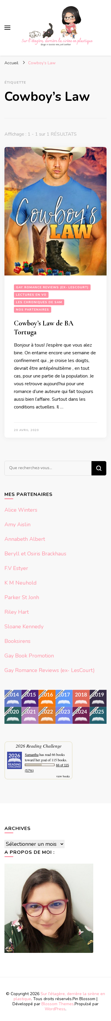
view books (63, 776)
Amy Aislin (17, 524)
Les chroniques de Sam (39, 302)
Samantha (31, 754)
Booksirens (17, 641)
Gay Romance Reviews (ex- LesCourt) (52, 287)
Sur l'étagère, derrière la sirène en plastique (59, 996)
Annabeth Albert (24, 539)
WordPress (55, 1009)
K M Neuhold (20, 582)
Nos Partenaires (32, 310)
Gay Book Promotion (29, 655)
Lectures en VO (31, 295)
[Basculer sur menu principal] (7, 28)
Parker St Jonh (21, 597)
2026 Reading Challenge (39, 746)
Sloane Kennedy (24, 626)
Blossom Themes (57, 1004)
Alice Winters (20, 509)
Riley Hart (16, 612)
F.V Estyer (16, 568)
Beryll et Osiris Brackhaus (35, 553)
